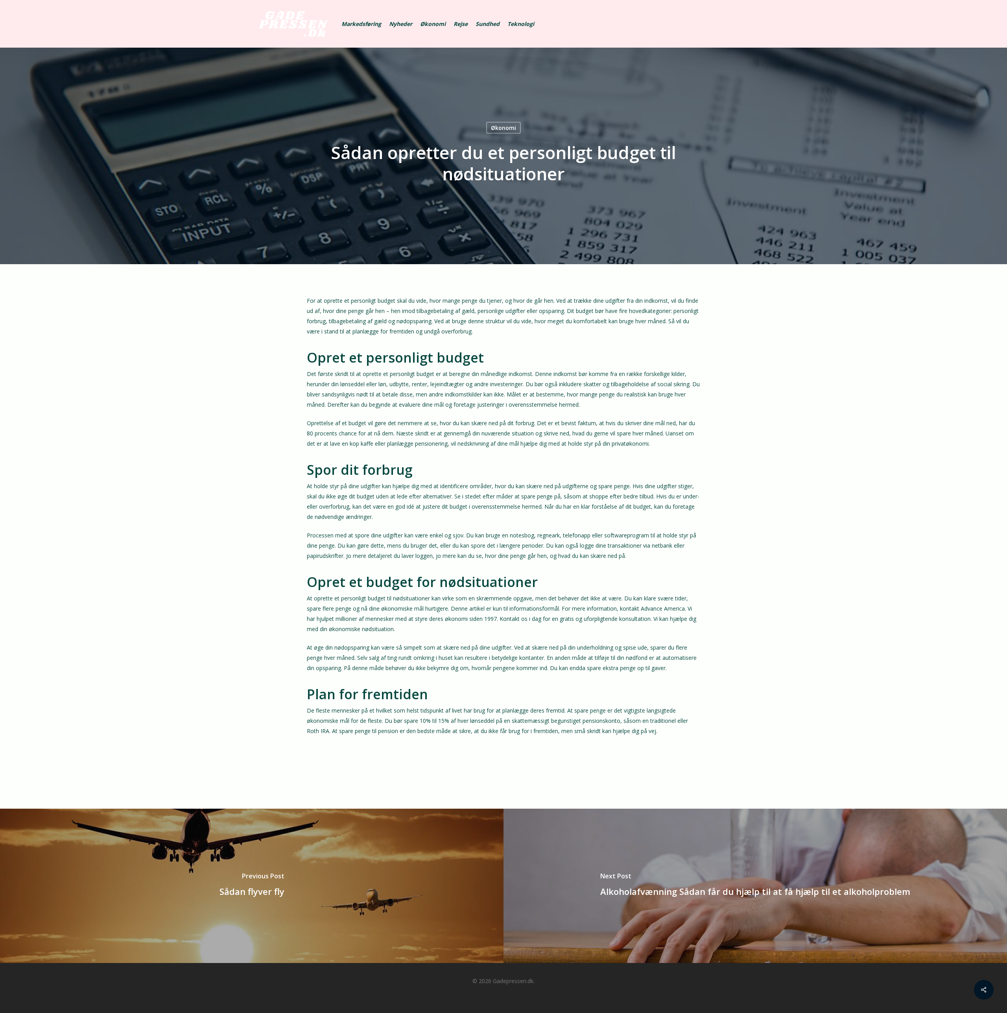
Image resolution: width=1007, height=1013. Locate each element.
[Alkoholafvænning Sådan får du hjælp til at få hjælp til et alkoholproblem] (755, 886)
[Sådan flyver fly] (252, 886)
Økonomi (503, 127)
